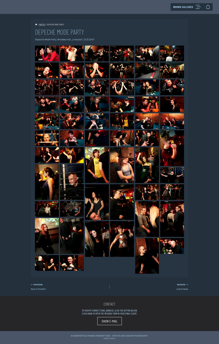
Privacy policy (109, 338)
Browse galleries (183, 6)
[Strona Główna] (36, 24)
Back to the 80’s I (38, 286)
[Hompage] (208, 7)
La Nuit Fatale (182, 286)
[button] (47, 53)
